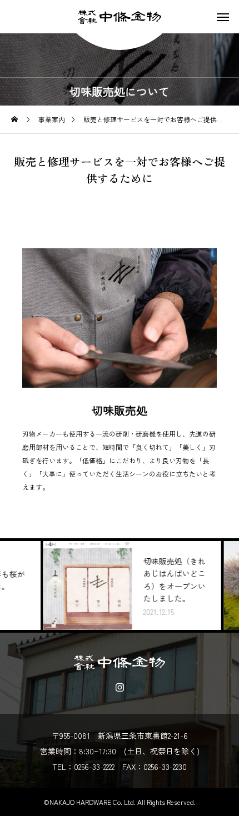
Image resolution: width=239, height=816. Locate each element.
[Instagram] (120, 687)
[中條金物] (119, 16)
